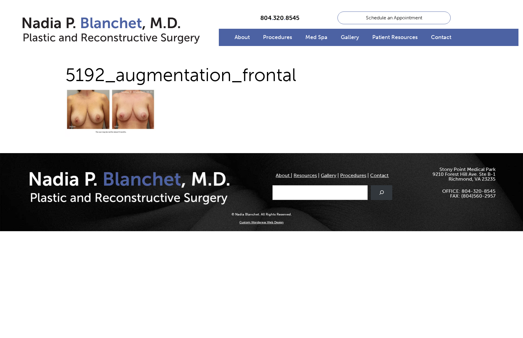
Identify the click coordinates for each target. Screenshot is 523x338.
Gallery (350, 37)
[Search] (381, 192)
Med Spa (316, 37)
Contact (441, 37)
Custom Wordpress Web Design (261, 222)
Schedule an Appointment (394, 18)
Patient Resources (395, 37)
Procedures (277, 37)
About (242, 37)
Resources (305, 175)
